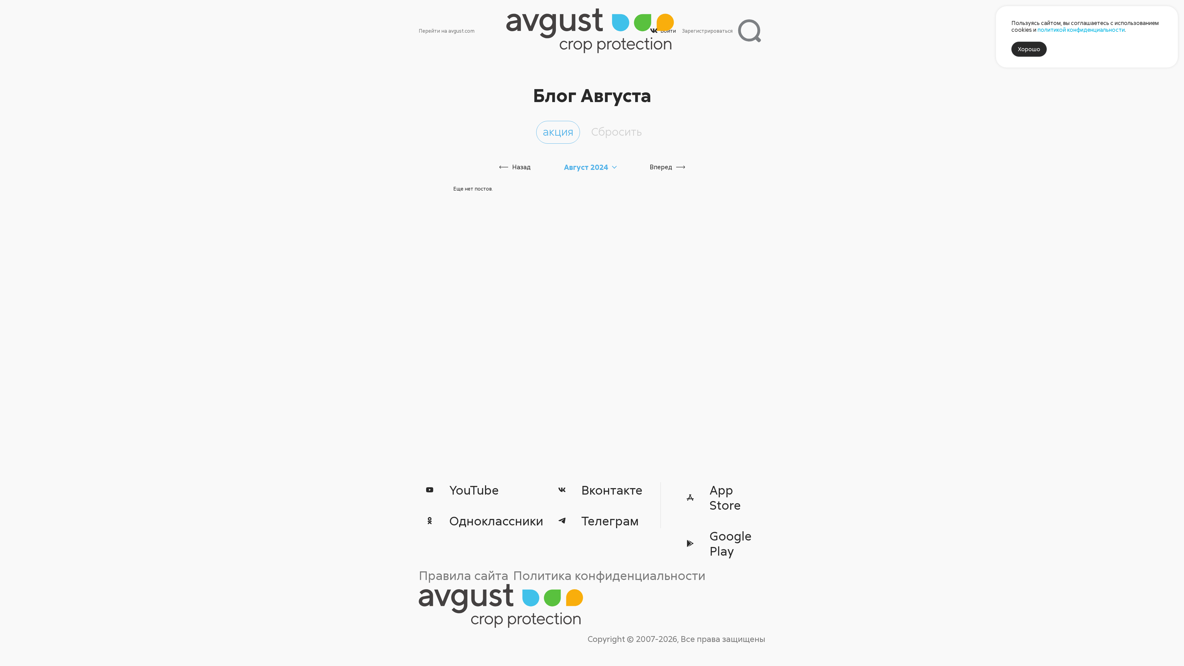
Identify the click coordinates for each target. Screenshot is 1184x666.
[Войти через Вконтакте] (654, 31)
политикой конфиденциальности (1081, 29)
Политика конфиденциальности (609, 575)
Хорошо (1029, 49)
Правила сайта (463, 575)
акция (558, 131)
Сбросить (616, 131)
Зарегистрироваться (707, 31)
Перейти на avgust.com (447, 31)
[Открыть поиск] (749, 30)
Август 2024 (586, 167)
